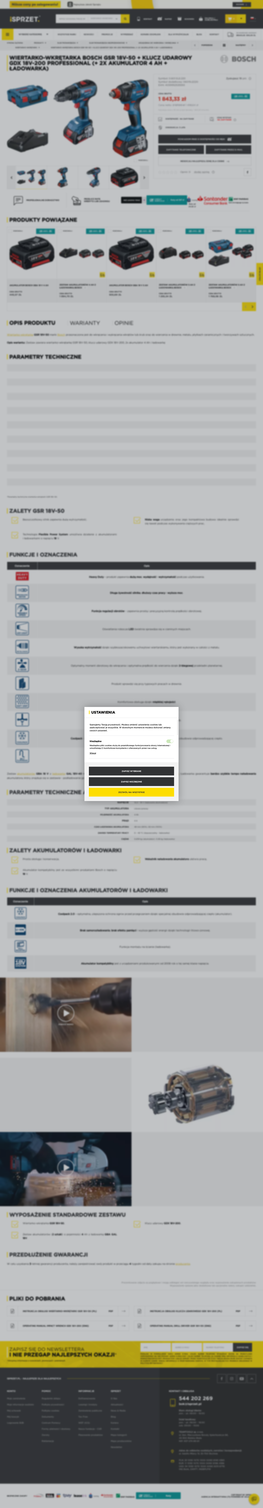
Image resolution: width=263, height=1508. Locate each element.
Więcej (93, 753)
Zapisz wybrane (131, 771)
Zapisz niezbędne (131, 781)
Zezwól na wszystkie (131, 792)
